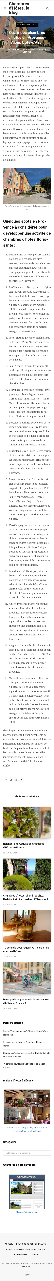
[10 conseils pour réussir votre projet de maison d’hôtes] (27, 926)
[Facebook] (6, 779)
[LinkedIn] (16, 779)
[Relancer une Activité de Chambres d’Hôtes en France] (27, 822)
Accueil (9, 1244)
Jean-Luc (16, 50)
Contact (35, 1255)
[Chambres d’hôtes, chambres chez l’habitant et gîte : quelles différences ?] (27, 874)
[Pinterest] (21, 779)
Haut (28, 1275)
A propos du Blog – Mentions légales (25, 1249)
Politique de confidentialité (31, 1244)
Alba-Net (27, 1267)
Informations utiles (27, 25)
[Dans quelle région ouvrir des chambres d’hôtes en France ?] (27, 978)
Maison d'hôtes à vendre (27, 1212)
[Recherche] (46, 8)
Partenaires (20, 1255)
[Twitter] (11, 779)
